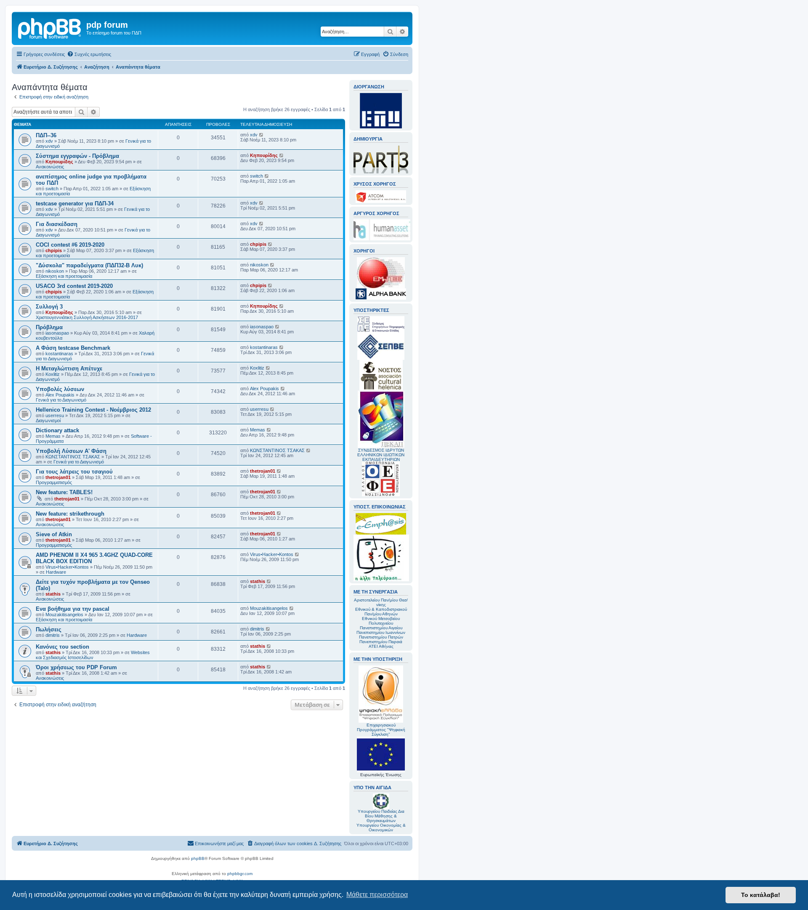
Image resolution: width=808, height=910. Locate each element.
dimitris (52, 635)
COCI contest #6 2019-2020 (70, 245)
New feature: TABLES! (64, 492)
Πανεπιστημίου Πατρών (381, 637)
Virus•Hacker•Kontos (67, 566)
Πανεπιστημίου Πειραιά (380, 641)
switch (51, 188)
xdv (49, 141)
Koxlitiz (52, 374)
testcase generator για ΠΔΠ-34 (75, 203)
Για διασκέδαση (56, 224)
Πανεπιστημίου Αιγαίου (381, 627)
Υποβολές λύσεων (60, 389)
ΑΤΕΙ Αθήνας (381, 646)
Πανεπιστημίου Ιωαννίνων (380, 632)
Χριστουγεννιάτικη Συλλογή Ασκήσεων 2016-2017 (87, 317)
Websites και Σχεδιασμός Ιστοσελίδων (93, 655)
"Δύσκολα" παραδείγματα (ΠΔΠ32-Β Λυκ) (89, 265)
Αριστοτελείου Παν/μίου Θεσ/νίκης (381, 602)
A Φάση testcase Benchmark (73, 348)
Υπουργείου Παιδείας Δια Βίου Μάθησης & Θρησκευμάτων (381, 816)
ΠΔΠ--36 (46, 135)
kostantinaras (59, 353)
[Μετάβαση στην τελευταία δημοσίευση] (261, 134)
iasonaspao (57, 332)
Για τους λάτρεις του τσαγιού (74, 471)
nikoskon (54, 271)
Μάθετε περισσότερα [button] (377, 894)
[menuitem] (89, 54)
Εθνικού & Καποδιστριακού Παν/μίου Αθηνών (381, 611)
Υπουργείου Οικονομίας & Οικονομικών (381, 827)
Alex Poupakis (59, 394)
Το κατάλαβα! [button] (760, 894)
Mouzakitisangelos (64, 614)
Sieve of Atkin (54, 534)
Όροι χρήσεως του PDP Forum (76, 667)
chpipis (53, 250)
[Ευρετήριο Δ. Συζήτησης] (50, 27)
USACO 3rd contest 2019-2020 (74, 286)
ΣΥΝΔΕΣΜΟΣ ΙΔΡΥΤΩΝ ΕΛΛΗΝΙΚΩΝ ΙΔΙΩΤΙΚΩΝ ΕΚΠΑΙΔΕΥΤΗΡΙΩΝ (380, 455)
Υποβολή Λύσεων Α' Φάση (71, 451)
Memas (53, 436)
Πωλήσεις (48, 629)
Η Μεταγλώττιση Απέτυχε (69, 368)
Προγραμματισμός (54, 482)
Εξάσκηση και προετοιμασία (64, 276)
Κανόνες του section (62, 647)
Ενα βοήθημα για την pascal (72, 609)
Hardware (56, 572)
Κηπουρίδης (59, 161)
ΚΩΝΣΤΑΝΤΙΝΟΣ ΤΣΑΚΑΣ (72, 456)
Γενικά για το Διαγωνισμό (61, 399)
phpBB (198, 858)
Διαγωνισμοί (48, 420)
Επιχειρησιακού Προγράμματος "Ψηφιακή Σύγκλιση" (381, 730)
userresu (54, 415)
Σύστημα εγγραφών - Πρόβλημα (77, 156)
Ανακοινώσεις (50, 166)
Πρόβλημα (49, 327)
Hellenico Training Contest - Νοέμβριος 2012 (93, 410)
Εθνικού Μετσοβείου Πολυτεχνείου (381, 620)
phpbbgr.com (239, 873)
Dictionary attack (57, 430)
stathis (53, 593)
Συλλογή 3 (49, 306)
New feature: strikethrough (70, 514)
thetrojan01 (58, 477)
